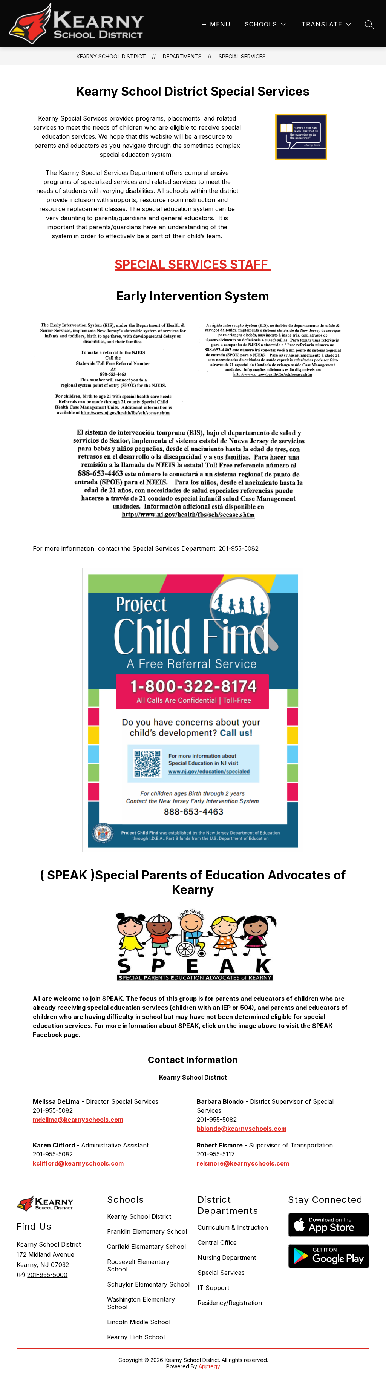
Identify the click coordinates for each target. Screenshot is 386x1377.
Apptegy (209, 1366)
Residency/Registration (230, 1303)
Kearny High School (136, 1337)
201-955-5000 (47, 1275)
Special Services (242, 56)
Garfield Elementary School (146, 1246)
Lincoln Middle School (138, 1322)
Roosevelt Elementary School (138, 1265)
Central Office (217, 1242)
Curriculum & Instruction (233, 1227)
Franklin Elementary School (147, 1231)
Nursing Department (227, 1257)
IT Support (213, 1287)
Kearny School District (111, 56)
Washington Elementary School (141, 1303)
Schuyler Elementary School (148, 1284)
